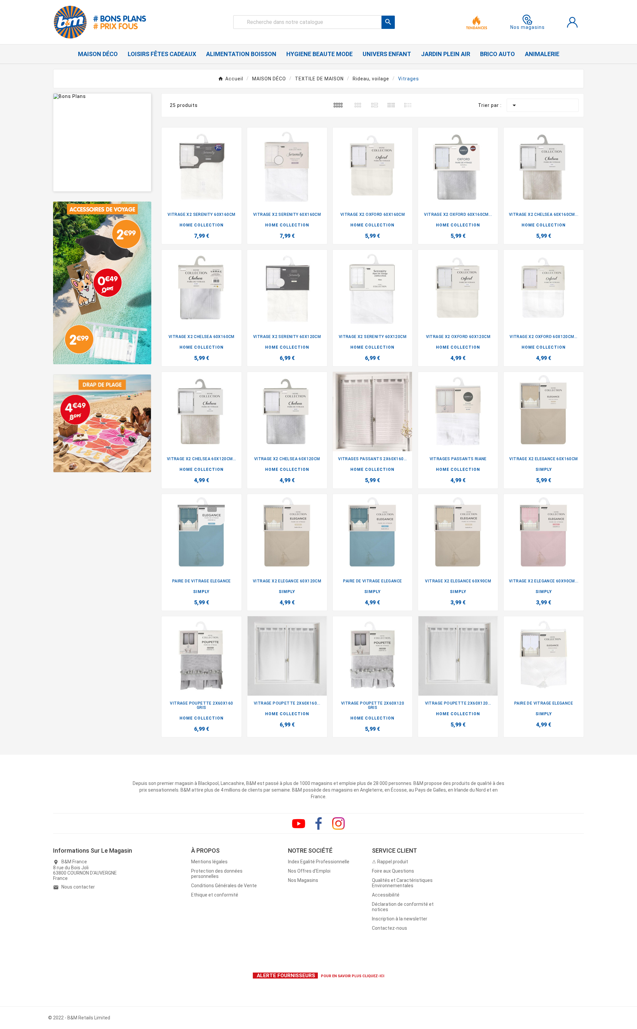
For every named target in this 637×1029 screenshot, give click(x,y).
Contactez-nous (389, 928)
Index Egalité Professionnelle (318, 861)
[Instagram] (338, 823)
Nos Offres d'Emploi (309, 871)
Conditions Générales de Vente (224, 885)
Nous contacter (78, 887)
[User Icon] (572, 22)
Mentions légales (209, 861)
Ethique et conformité (214, 895)
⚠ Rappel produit (390, 861)
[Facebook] (318, 823)
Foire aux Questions (393, 871)
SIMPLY (543, 469)
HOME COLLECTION (201, 225)
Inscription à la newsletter (399, 918)
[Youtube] (298, 823)
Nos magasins (527, 27)
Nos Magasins (303, 880)
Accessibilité (385, 895)
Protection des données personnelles (217, 873)
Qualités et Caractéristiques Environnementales (402, 883)
